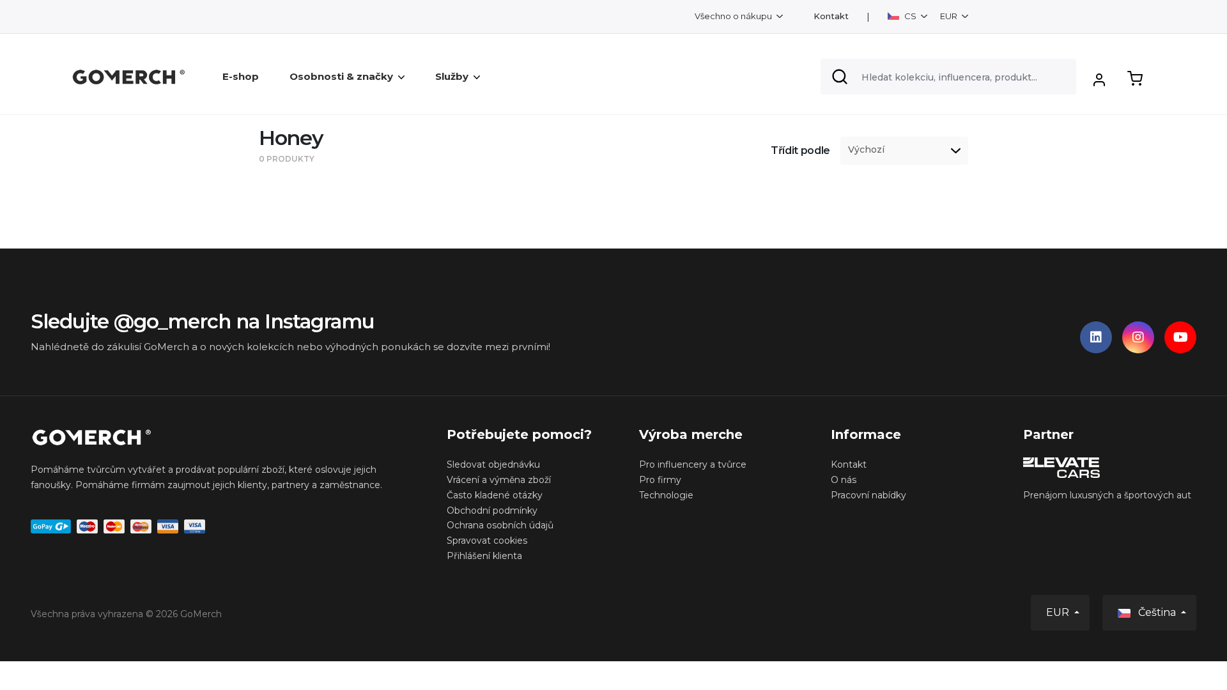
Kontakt (831, 16)
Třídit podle (800, 150)
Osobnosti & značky (341, 76)
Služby (451, 76)
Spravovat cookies (487, 540)
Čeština (1157, 612)
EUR (949, 16)
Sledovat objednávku (493, 464)
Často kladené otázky (495, 495)
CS (910, 16)
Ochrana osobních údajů (500, 525)
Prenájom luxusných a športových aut (1107, 495)
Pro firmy (660, 480)
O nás (843, 480)
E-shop (240, 76)
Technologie (666, 495)
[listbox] (904, 151)
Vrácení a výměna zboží (499, 480)
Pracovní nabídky (868, 495)
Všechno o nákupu (734, 16)
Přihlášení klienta (484, 556)
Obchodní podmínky (492, 510)
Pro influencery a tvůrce (692, 464)
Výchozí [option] (866, 149)
